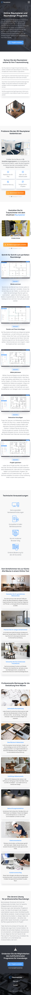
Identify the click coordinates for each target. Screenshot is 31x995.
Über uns (15, 981)
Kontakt (15, 985)
